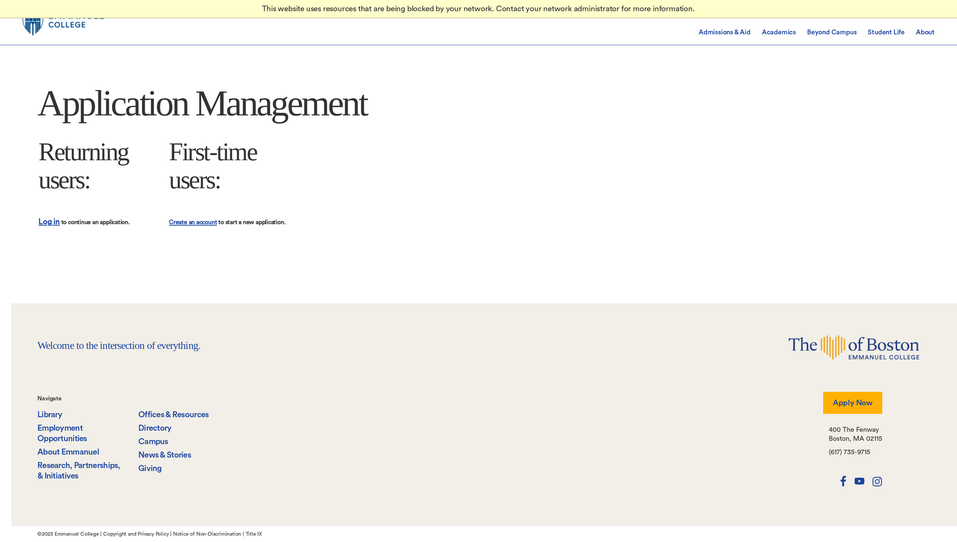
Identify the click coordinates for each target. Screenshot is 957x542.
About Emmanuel (68, 452)
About (925, 32)
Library (49, 415)
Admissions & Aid (725, 32)
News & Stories (164, 455)
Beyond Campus (831, 32)
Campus (153, 441)
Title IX (254, 534)
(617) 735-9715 (849, 452)
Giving (150, 468)
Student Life (886, 32)
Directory (155, 428)
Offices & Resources (173, 415)
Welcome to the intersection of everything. (118, 345)
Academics (779, 32)
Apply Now (853, 403)
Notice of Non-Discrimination (207, 534)
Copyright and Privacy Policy (136, 534)
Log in (49, 222)
